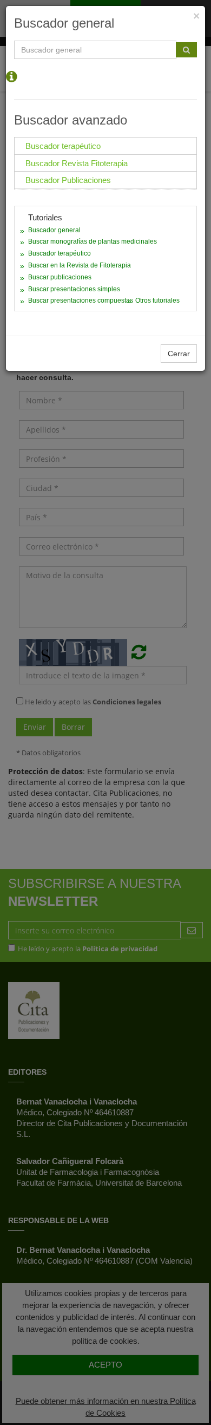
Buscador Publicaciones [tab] (68, 180)
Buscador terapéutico (59, 253)
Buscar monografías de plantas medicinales (92, 241)
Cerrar (179, 353)
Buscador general (54, 230)
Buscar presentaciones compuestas (80, 300)
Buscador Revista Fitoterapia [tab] (76, 163)
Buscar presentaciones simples (74, 289)
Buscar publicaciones (59, 277)
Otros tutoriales (157, 300)
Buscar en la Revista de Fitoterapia (79, 265)
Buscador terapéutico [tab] (63, 146)
